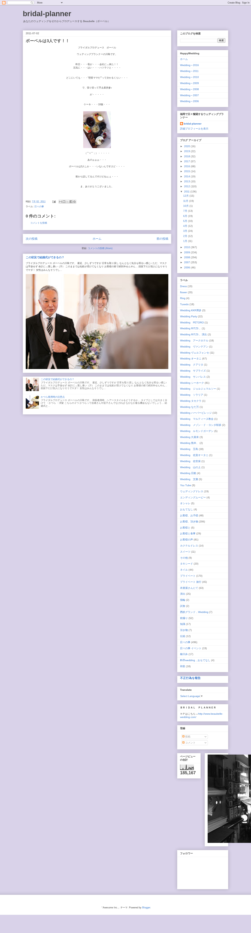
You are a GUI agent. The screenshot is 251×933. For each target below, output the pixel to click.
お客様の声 (186, 539)
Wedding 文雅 (189, 479)
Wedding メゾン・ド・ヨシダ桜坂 (200, 424)
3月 (185, 230)
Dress (183, 286)
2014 (187, 176)
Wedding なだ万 (189, 406)
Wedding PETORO (192, 322)
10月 (186, 205)
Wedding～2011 (189, 71)
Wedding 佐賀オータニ (194, 455)
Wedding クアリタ (191, 364)
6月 (185, 215)
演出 (182, 593)
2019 (187, 151)
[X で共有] (67, 201)
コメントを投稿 (38, 222)
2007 (187, 262)
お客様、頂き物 (189, 521)
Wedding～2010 (189, 77)
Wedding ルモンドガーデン (197, 431)
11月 (186, 200)
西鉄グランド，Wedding (194, 612)
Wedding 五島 (189, 449)
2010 (187, 247)
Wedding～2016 (189, 65)
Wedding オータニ (190, 358)
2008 (187, 257)
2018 (187, 156)
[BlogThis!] (64, 201)
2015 (187, 171)
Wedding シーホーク (192, 382)
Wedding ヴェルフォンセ (194, 352)
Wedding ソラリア (191, 394)
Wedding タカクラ (190, 400)
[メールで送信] (60, 201)
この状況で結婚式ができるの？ (45, 257)
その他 (184, 557)
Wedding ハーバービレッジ (196, 412)
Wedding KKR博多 (190, 310)
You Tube (185, 485)
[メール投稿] (53, 201)
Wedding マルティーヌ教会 (197, 418)
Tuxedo (184, 304)
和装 (182, 666)
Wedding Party (188, 316)
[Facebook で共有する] (71, 201)
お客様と (185, 527)
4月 (185, 225)
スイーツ (185, 551)
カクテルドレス (189, 545)
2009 (187, 252)
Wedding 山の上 (190, 467)
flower (183, 292)
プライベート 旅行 (190, 581)
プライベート (188, 575)
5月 (185, 220)
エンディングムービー (193, 497)
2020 (187, 146)
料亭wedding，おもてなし (195, 660)
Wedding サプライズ (193, 370)
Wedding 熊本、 (189, 442)
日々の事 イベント (190, 648)
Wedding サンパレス (193, 376)
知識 (182, 623)
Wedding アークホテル (194, 340)
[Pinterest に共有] (74, 201)
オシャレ (185, 503)
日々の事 (39, 206)
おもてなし (186, 509)
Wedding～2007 (189, 95)
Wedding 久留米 (189, 437)
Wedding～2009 (189, 83)
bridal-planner (47, 14)
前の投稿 (162, 238)
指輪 (182, 599)
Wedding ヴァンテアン (194, 346)
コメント (190, 742)
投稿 (187, 736)
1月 (185, 241)
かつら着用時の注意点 (53, 396)
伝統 (182, 636)
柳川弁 (184, 654)
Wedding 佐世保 (190, 461)
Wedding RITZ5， (190, 328)
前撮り (184, 618)
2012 (187, 186)
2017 (187, 161)
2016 (187, 166)
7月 (185, 210)
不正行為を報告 (190, 678)
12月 (186, 195)
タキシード (186, 563)
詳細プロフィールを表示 (194, 128)
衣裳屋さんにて (189, 587)
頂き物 (184, 630)
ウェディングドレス (191, 491)
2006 (187, 267)
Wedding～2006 (189, 101)
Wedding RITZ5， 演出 (193, 334)
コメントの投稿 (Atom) (100, 248)
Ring (182, 298)
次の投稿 (31, 238)
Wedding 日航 (188, 473)
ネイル (184, 569)
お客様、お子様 (189, 515)
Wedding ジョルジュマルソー (198, 388)
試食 (182, 605)
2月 (185, 236)
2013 (187, 181)
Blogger (146, 907)
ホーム (97, 238)
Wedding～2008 (189, 89)
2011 (187, 191)
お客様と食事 (188, 533)
